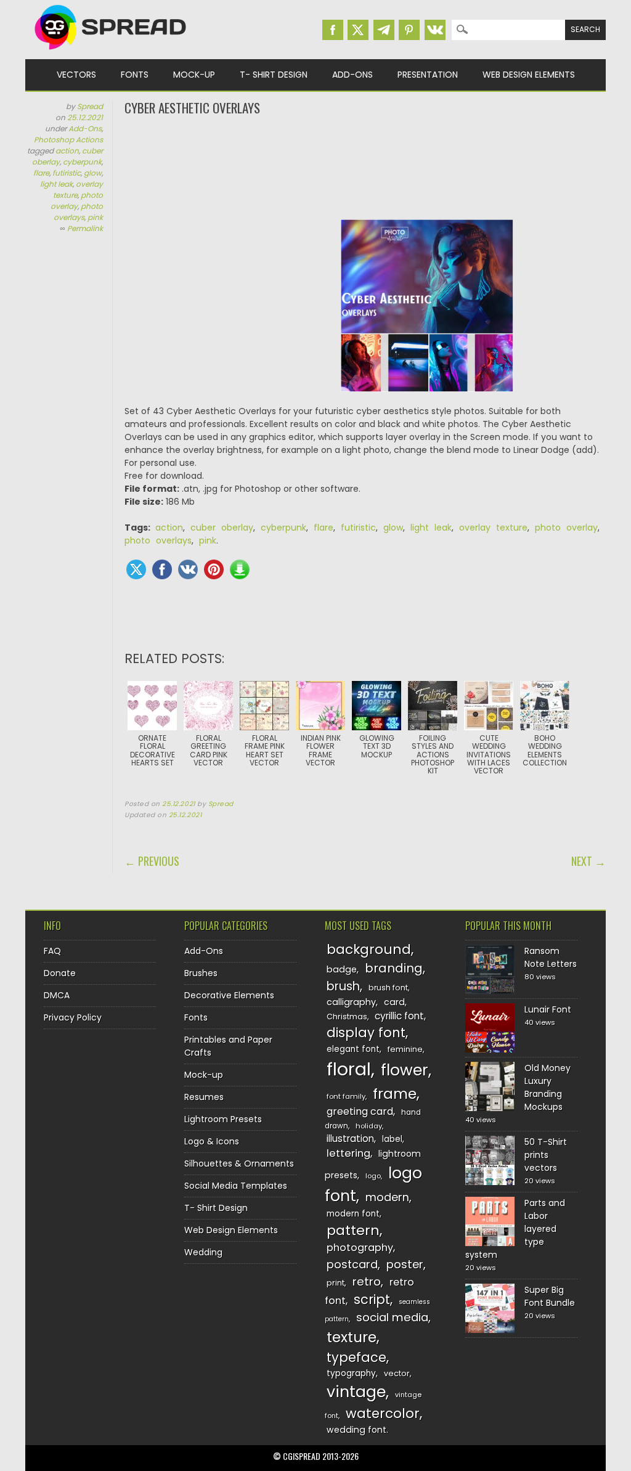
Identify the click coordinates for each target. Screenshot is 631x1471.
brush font (388, 987)
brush (343, 986)
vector (397, 1373)
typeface (356, 1357)
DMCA (57, 995)
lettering (348, 1153)
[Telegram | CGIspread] (383, 30)
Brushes (201, 973)
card (394, 1002)
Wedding (203, 1252)
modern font (353, 1214)
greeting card (360, 1111)
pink (95, 217)
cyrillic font (399, 1015)
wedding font (356, 1430)
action (67, 150)
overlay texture (493, 527)
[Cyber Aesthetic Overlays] (427, 312)
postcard (352, 1264)
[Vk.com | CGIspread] (435, 30)
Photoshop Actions (68, 139)
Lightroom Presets (223, 1119)
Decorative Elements (229, 995)
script (372, 1299)
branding (394, 968)
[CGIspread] (111, 52)
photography (360, 1248)
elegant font (353, 1049)
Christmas (347, 1016)
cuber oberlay (221, 527)
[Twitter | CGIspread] (358, 30)
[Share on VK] (188, 569)
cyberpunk (82, 162)
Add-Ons (352, 74)
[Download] (240, 569)
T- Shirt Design (273, 74)
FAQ (52, 951)
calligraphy (351, 1002)
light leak (56, 184)
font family (346, 1096)
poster (404, 1264)
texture (352, 1337)
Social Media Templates (235, 1186)
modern (387, 1197)
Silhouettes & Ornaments (239, 1163)
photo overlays (78, 211)
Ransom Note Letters (550, 957)
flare (41, 173)
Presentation (427, 74)
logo (373, 1176)
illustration (350, 1138)
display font (366, 1032)
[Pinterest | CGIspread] (409, 30)
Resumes (204, 1097)
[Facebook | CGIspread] (332, 30)
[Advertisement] (365, 166)
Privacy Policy (73, 1017)
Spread (90, 106)
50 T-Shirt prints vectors (545, 1155)
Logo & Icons (211, 1141)
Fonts (135, 74)
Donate (60, 973)
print (335, 1283)
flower (404, 1070)
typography (351, 1373)
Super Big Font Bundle (549, 1296)
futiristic (66, 173)
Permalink (85, 228)
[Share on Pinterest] (214, 569)
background (369, 949)
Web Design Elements (528, 74)
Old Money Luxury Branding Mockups (547, 1087)
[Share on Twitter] (136, 569)
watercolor (383, 1413)
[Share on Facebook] (162, 569)
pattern (353, 1230)
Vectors (76, 74)
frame (395, 1093)
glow (93, 173)
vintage (356, 1392)
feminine (405, 1049)
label (392, 1139)
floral (349, 1069)
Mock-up (194, 74)
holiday (369, 1126)
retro (366, 1281)
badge (342, 969)
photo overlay (77, 200)
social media (392, 1317)
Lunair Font (547, 1009)
